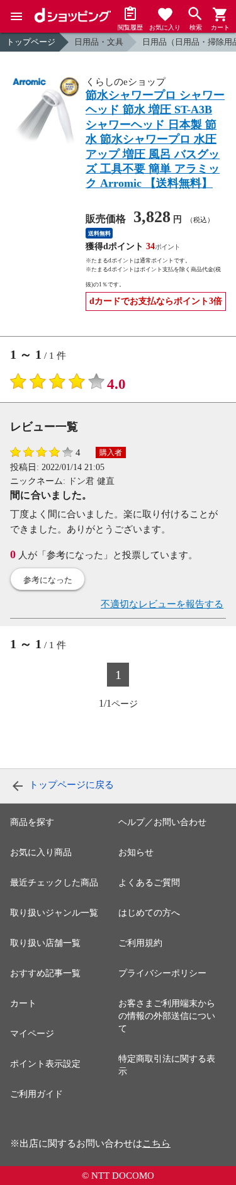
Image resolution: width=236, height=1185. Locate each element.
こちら (156, 1143)
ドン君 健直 (91, 481)
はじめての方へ (149, 913)
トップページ (30, 42)
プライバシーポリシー (162, 973)
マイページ (32, 1033)
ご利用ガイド (36, 1094)
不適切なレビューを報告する (162, 604)
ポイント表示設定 (45, 1064)
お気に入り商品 (41, 852)
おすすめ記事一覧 (45, 973)
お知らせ (136, 852)
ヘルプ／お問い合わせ (162, 822)
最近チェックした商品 (54, 882)
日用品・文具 (98, 42)
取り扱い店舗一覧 (45, 943)
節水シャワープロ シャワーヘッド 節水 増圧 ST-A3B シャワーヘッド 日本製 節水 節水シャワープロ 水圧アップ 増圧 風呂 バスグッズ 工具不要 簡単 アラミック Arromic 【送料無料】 (155, 139)
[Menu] (16, 16)
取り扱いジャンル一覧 (54, 913)
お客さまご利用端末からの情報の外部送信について (166, 1016)
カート (23, 1003)
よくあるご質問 (149, 882)
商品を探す (32, 822)
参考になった (47, 580)
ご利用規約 (140, 943)
